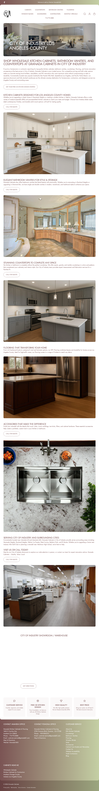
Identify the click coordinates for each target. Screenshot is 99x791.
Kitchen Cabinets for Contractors (14, 772)
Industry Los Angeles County (12, 777)
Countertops (70, 733)
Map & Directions (9, 740)
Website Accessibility (73, 751)
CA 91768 (58, 731)
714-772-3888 (13, 736)
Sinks (67, 742)
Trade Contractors (71, 753)
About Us (69, 729)
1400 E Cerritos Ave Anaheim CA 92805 (10, 732)
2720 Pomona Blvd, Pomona (44, 731)
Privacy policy (6, 787)
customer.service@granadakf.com (19, 738)
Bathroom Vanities (71, 736)
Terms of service (22, 787)
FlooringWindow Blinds (71, 739)
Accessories (69, 745)
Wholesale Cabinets (9, 770)
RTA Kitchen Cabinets (73, 731)
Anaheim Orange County (11, 774)
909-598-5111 (44, 733)
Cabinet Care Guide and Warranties (77, 747)
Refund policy (14, 787)
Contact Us (69, 749)
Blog (67, 756)
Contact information (31, 787)
